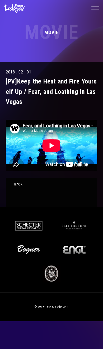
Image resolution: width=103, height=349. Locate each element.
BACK (18, 184)
